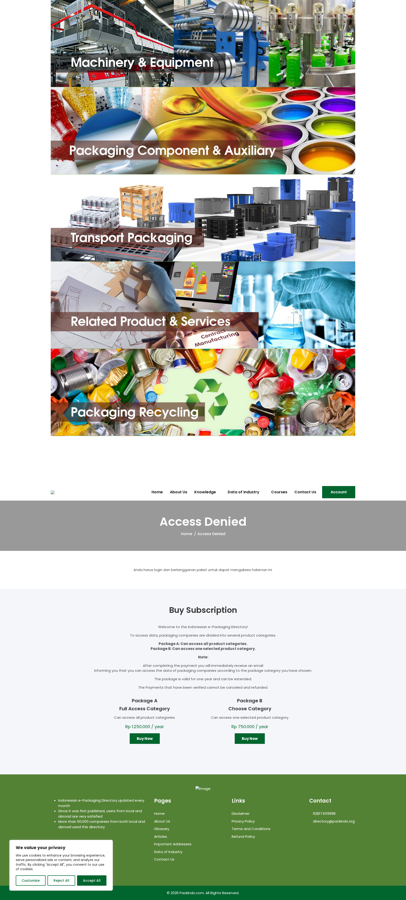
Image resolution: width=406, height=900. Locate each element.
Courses (279, 492)
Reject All (61, 880)
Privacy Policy (243, 821)
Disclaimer (241, 813)
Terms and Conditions (251, 828)
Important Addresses (172, 844)
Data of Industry (243, 492)
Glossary (161, 828)
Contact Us (305, 492)
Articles (160, 836)
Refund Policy (243, 836)
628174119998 (324, 813)
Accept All (92, 880)
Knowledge (205, 492)
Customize (31, 880)
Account (339, 492)
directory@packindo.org (333, 821)
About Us (178, 492)
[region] (61, 865)
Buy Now (145, 738)
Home (157, 492)
